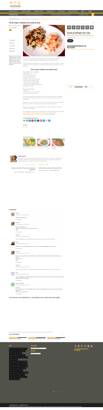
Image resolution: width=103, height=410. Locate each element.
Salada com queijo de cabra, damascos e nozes (36, 338)
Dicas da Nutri (61, 11)
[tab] (70, 86)
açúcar (23, 350)
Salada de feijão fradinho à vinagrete (54, 338)
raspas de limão (17, 63)
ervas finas (17, 363)
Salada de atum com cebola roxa (15, 338)
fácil (22, 366)
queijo (23, 374)
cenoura (16, 357)
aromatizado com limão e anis (42, 112)
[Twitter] (79, 346)
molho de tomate (13, 370)
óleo (18, 379)
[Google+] (82, 346)
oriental (10, 61)
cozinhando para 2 (13, 359)
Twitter (12, 43)
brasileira (19, 353)
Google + (13, 45)
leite (10, 368)
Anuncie (90, 11)
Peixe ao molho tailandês (42, 146)
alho (13, 56)
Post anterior (32, 165)
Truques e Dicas (50, 11)
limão (14, 58)
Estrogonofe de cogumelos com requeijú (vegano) (80, 14)
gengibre (11, 58)
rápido (22, 376)
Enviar (70, 40)
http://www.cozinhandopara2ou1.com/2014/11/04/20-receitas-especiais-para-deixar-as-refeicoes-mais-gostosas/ (38, 269)
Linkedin (13, 48)
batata (24, 114)
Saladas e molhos (34, 18)
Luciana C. (18, 222)
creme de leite (24, 361)
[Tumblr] (85, 346)
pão (19, 374)
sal (25, 376)
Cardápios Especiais (38, 11)
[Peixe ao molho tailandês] (43, 142)
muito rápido (17, 60)
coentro (19, 56)
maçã (17, 58)
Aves (21, 18)
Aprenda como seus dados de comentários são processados (40, 332)
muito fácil (11, 60)
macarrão (18, 368)
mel (20, 58)
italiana (25, 366)
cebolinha (12, 357)
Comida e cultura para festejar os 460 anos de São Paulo (50, 168)
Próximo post (41, 165)
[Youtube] (91, 346)
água (15, 379)
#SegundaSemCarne (22, 348)
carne (19, 355)
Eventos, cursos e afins (19, 172)
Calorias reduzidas (26, 18)
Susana (17, 213)
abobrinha (12, 350)
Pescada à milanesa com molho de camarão (50, 14)
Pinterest (13, 51)
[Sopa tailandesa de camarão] (29, 142)
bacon (11, 353)
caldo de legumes (13, 355)
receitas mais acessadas (15, 376)
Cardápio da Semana (26, 11)
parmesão (26, 372)
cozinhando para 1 (13, 57)
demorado (12, 363)
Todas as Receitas (13, 11)
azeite (15, 56)
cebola (23, 355)
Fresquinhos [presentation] (79, 87)
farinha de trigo (13, 366)
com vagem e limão (29, 112)
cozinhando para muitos (14, 361)
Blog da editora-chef (73, 11)
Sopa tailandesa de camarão (29, 146)
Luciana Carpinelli (16, 25)
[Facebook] (75, 346)
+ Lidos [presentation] (70, 87)
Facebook (13, 40)
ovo (21, 372)
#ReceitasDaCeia (13, 348)
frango (19, 57)
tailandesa (11, 64)
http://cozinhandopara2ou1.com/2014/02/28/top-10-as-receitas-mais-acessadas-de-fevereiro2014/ (35, 239)
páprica (15, 374)
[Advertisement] (37, 191)
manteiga (24, 368)
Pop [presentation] (86, 87)
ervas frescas (24, 363)
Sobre (82, 11)
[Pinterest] (88, 346)
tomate (11, 379)
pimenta (14, 61)
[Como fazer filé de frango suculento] (58, 142)
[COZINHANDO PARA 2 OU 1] (15, 5)
